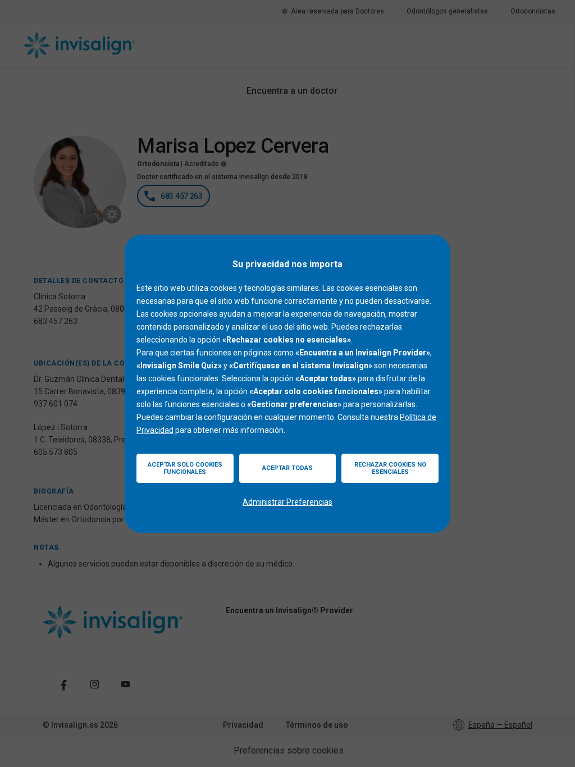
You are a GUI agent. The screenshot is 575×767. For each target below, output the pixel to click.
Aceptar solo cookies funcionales (185, 468)
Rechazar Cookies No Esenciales (390, 468)
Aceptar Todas (287, 468)
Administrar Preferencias (287, 501)
